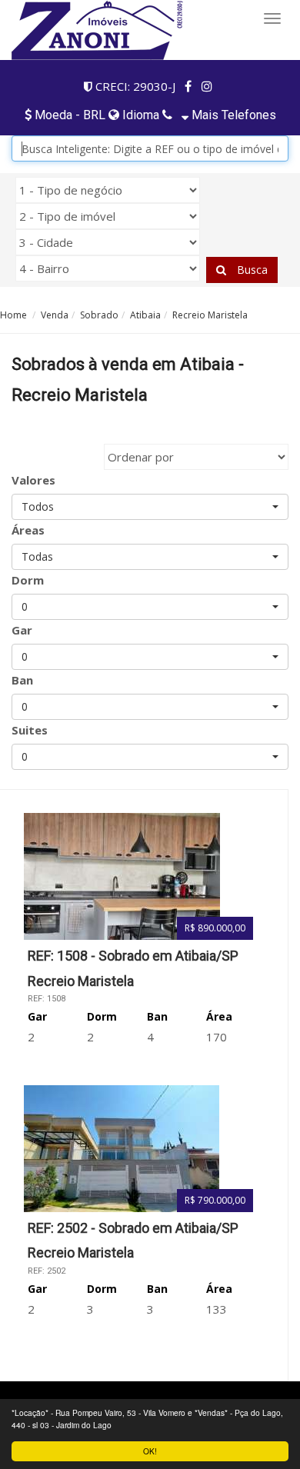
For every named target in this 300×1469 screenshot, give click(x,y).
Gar (22, 630)
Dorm (28, 580)
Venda (54, 314)
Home (13, 314)
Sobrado (99, 314)
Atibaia (145, 314)
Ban (22, 680)
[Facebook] (188, 86)
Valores (33, 480)
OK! (150, 1451)
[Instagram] (207, 86)
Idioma (139, 115)
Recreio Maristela (210, 314)
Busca (251, 269)
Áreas (28, 530)
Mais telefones (232, 115)
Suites (30, 730)
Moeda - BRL (70, 115)
